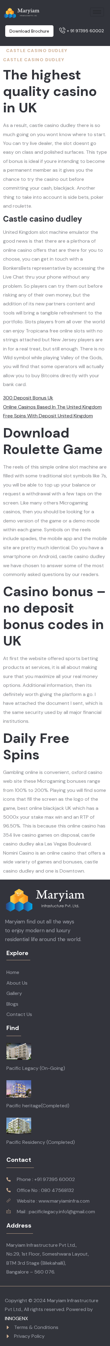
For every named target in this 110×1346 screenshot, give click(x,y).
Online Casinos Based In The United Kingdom (52, 407)
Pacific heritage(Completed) (37, 1105)
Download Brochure (29, 31)
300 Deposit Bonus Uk (28, 398)
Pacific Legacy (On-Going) (35, 1068)
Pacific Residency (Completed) (40, 1142)
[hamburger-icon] (97, 12)
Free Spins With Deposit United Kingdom (48, 416)
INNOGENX (16, 1318)
